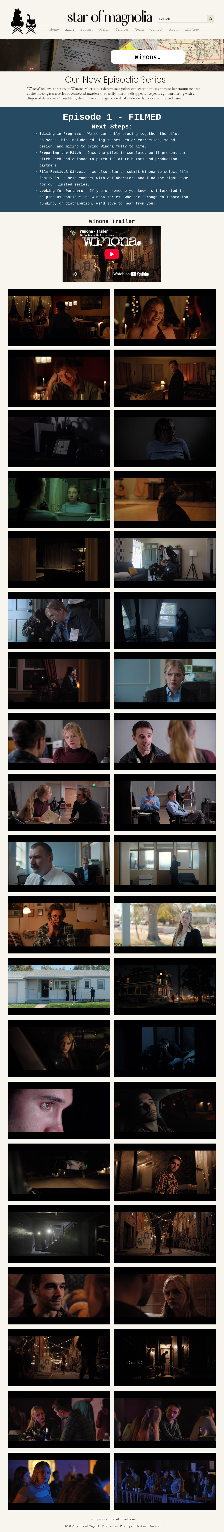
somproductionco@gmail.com (113, 1519)
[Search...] (210, 18)
